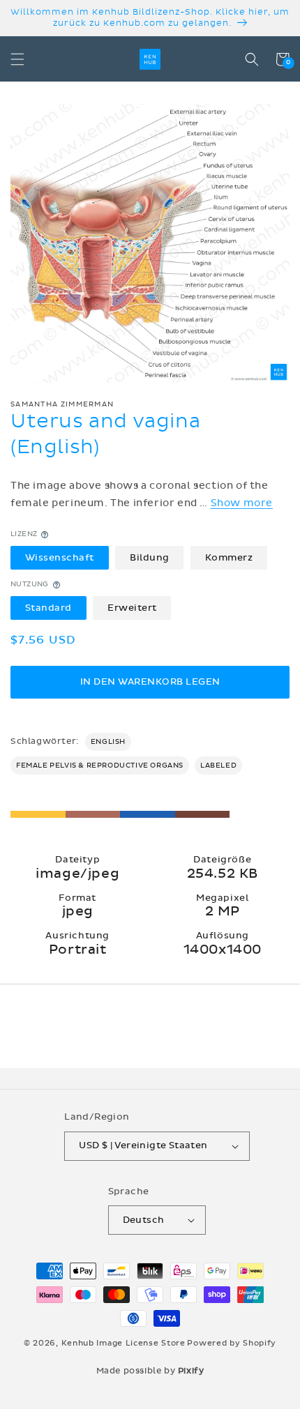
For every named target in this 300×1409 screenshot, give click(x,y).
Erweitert (132, 608)
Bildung (150, 557)
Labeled (218, 765)
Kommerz (229, 557)
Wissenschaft (59, 557)
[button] (17, 59)
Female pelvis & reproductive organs (99, 765)
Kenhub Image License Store (123, 1343)
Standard (48, 608)
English (108, 742)
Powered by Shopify (231, 1343)
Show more (242, 503)
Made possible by (150, 1371)
